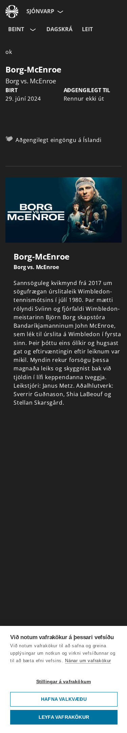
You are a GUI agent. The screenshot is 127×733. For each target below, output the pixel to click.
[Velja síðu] (59, 11)
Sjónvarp (40, 11)
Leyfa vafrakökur (64, 717)
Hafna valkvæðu (64, 699)
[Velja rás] (32, 29)
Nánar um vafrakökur (88, 660)
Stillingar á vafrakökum (63, 681)
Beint (16, 29)
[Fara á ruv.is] (11, 11)
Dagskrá (59, 29)
